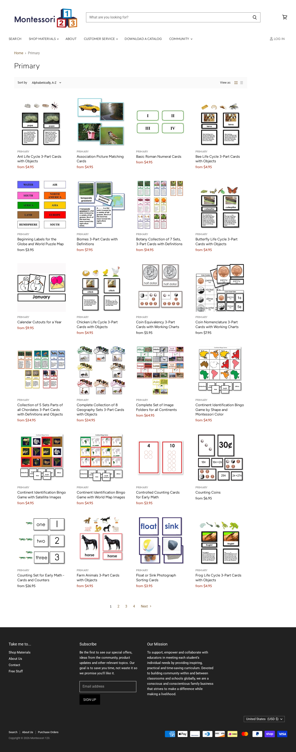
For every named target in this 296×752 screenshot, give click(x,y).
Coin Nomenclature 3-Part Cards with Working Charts (217, 324)
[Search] (254, 17)
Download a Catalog (143, 39)
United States (262, 719)
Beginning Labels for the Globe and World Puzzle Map (40, 241)
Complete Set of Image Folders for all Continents (156, 407)
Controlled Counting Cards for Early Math (158, 494)
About (70, 39)
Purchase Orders (48, 732)
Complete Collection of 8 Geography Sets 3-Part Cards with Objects (100, 410)
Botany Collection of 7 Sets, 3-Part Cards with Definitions (159, 241)
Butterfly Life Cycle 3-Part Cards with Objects (216, 241)
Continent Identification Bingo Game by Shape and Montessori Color (219, 410)
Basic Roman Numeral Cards (158, 156)
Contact (14, 665)
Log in (279, 39)
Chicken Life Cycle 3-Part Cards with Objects (97, 324)
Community (179, 39)
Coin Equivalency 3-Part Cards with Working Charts (157, 324)
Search (15, 39)
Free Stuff (16, 671)
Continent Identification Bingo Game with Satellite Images (41, 494)
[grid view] (236, 82)
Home (18, 53)
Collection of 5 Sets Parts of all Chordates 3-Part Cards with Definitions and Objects (40, 410)
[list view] (241, 82)
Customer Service (100, 39)
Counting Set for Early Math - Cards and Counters (40, 577)
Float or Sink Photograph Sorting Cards (156, 577)
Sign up (89, 699)
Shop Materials (42, 39)
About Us (15, 659)
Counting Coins (208, 492)
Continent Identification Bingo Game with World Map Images (101, 494)
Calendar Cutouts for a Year (39, 322)
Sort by (22, 82)
